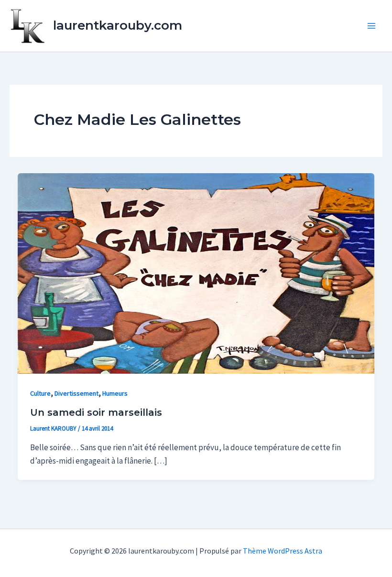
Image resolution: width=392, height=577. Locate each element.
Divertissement (76, 393)
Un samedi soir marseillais (96, 412)
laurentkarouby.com (117, 25)
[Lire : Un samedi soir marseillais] (196, 272)
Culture (40, 393)
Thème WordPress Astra (282, 550)
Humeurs (115, 393)
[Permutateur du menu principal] (372, 26)
